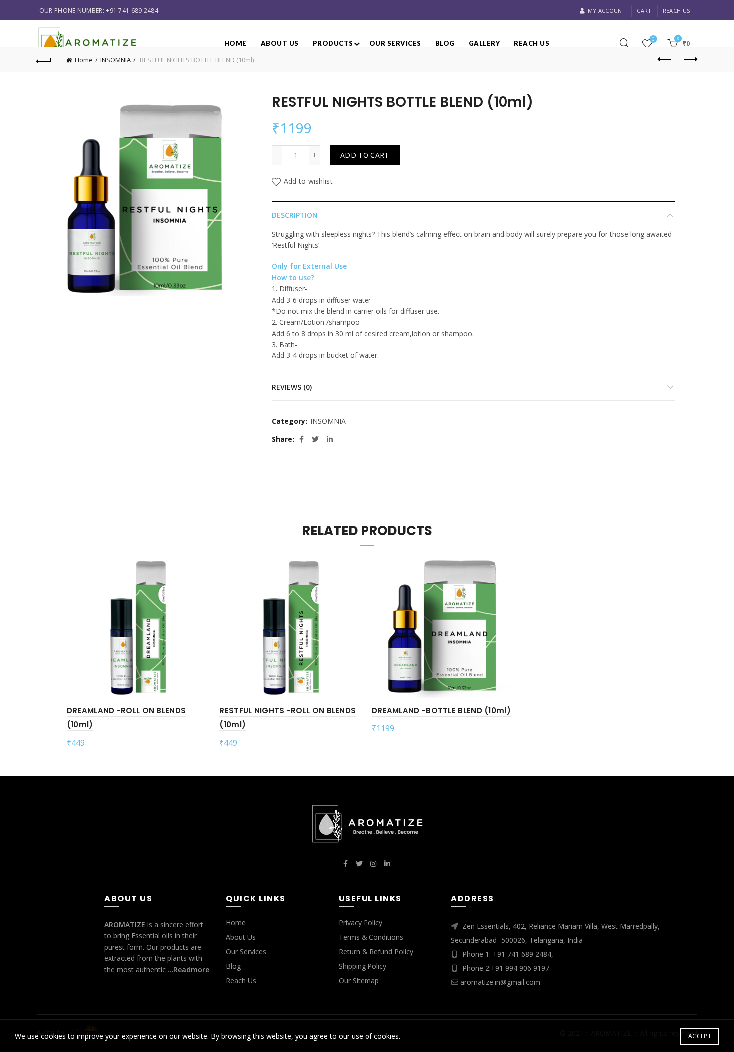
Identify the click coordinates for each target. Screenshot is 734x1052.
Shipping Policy (362, 966)
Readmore (191, 969)
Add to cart (364, 155)
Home (235, 43)
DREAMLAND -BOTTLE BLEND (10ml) (441, 710)
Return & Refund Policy (376, 951)
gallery (484, 43)
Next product (689, 60)
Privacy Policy (360, 922)
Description (295, 215)
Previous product (664, 60)
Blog (445, 43)
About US (280, 43)
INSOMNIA (115, 59)
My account (607, 10)
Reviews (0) (292, 387)
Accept (699, 1036)
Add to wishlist (308, 181)
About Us (241, 937)
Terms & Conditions (371, 937)
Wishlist (653, 39)
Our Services (395, 43)
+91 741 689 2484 (132, 10)
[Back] (44, 60)
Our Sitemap (359, 980)
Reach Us (676, 10)
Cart (644, 10)
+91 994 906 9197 (520, 968)
